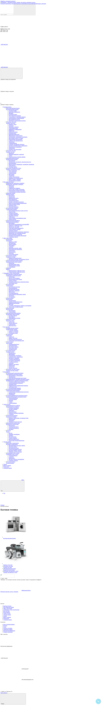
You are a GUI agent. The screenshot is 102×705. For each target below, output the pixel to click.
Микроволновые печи (14, 134)
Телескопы (11, 420)
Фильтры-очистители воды (15, 339)
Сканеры (11, 246)
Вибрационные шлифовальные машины (18, 385)
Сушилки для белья (13, 330)
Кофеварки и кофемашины (15, 129)
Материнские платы (13, 198)
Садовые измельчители (14, 359)
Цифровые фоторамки (14, 303)
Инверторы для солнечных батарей (17, 233)
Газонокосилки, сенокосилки (16, 356)
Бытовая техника (7, 107)
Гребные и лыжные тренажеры (16, 413)
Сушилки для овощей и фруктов (16, 144)
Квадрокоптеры (12, 436)
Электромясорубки (13, 128)
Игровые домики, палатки (15, 450)
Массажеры (11, 174)
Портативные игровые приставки (17, 190)
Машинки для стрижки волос (16, 178)
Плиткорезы (12, 394)
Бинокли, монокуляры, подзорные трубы (18, 418)
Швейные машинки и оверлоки (16, 154)
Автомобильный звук (14, 344)
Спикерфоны (12, 266)
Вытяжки (11, 113)
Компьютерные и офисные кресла (17, 271)
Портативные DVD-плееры (15, 279)
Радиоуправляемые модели (15, 449)
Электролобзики (13, 403)
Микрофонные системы (14, 318)
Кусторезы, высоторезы (14, 360)
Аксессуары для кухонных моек (16, 340)
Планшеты (11, 186)
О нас (5, 3)
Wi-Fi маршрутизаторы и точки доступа (18, 210)
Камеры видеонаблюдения (15, 258)
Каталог (2, 3)
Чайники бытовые (13, 132)
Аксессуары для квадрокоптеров (16, 440)
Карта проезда (4, 692)
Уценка (5, 464)
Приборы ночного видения (15, 421)
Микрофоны (12, 316)
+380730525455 (4, 44)
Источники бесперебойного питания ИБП (19, 224)
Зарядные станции (13, 230)
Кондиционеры (12, 163)
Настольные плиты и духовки (16, 138)
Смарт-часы (12, 321)
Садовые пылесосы (13, 361)
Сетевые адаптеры (13, 213)
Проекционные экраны (14, 265)
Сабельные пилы (13, 386)
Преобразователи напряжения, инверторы (19, 231)
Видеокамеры (12, 310)
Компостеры (12, 365)
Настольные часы (13, 283)
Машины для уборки (14, 364)
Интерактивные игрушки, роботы (17, 445)
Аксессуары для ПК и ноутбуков (16, 189)
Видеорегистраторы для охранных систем (19, 259)
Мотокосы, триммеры (14, 358)
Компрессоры (12, 393)
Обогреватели (12, 165)
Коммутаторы (12, 211)
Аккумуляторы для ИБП (14, 229)
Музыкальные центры (14, 289)
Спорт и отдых (6, 404)
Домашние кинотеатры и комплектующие (19, 281)
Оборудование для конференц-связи (17, 218)
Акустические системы (14, 286)
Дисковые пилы (12, 384)
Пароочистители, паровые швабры (17, 157)
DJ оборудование (13, 315)
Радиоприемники (13, 288)
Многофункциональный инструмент (17, 378)
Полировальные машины (15, 388)
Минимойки (12, 354)
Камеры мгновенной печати (15, 301)
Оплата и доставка (11, 3)
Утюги (10, 155)
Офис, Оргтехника (7, 238)
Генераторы (11, 366)
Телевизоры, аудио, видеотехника (11, 273)
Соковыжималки (13, 143)
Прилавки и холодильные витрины (17, 120)
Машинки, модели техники (15, 451)
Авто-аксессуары (13, 348)
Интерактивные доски (14, 264)
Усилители (11, 295)
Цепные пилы (12, 353)
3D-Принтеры (12, 243)
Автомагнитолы (13, 349)
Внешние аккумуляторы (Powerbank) (17, 235)
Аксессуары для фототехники (16, 306)
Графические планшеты (14, 188)
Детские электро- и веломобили (16, 459)
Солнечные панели (13, 236)
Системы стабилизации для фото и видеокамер (20, 305)
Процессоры (12, 196)
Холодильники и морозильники (16, 118)
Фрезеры (11, 400)
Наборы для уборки (13, 331)
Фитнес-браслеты (13, 323)
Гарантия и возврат (20, 3)
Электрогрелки (12, 173)
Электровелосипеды (14, 426)
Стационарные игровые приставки (17, 191)
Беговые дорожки (13, 409)
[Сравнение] (11, 73)
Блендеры (11, 125)
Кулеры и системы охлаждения (16, 201)
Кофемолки (11, 130)
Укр (4, 493)
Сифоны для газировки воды (16, 140)
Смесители (11, 336)
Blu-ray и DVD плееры (14, 278)
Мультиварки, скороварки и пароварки (18, 137)
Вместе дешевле (7, 465)
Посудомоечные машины (15, 115)
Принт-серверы (12, 244)
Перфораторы (12, 376)
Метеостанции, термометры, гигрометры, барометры (21, 164)
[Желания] (51, 85)
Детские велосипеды (14, 428)
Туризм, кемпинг (13, 438)
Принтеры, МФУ (13, 241)
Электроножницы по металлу (16, 383)
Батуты (10, 433)
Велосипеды (12, 425)
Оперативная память (14, 200)
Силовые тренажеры (14, 408)
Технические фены (13, 398)
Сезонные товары (7, 468)
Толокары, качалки (13, 460)
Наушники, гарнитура (14, 290)
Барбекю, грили (12, 124)
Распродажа (6, 466)
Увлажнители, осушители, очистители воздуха (20, 162)
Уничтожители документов (15, 249)
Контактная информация (31, 3)
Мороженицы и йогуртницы (15, 135)
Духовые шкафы (13, 110)
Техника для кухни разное (15, 149)
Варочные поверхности (14, 112)
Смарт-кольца (12, 324)
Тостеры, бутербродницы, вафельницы (18, 145)
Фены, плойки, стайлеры (15, 179)
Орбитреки (11, 410)
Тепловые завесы (13, 167)
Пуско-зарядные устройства (15, 234)
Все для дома (6, 326)
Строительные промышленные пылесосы (19, 391)
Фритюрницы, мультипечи (15, 147)
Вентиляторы (12, 160)
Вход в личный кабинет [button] (9, 624)
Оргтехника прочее (13, 254)
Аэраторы (11, 363)
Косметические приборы (15, 180)
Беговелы (11, 429)
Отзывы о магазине (41, 3)
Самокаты (11, 456)
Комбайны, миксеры (14, 127)
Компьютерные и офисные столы (17, 270)
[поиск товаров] (25, 9)
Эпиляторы (11, 175)
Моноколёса (12, 458)
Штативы (11, 304)
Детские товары (7, 441)
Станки (10, 401)
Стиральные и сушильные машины (17, 117)
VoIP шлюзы (12, 216)
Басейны (11, 435)
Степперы (11, 414)
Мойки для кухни (13, 338)
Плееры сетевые (13, 280)
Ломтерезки (12, 142)
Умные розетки (12, 219)
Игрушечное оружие (14, 448)
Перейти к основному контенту (8, 1)
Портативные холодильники (15, 139)
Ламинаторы (12, 250)
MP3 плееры (12, 291)
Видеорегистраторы (13, 346)
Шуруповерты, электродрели (16, 375)
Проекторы (11, 263)
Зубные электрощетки (14, 176)
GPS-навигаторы (13, 345)
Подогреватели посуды (14, 119)
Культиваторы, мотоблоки (15, 355)
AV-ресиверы (12, 296)
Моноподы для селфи (14, 226)
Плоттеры (11, 253)
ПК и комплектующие (8, 181)
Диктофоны (12, 245)
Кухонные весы (12, 133)
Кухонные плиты (13, 114)
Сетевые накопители (14, 214)
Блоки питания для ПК (14, 204)
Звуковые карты (12, 205)
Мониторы (11, 185)
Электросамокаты (13, 455)
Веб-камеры (12, 223)
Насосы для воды (13, 368)
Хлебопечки (12, 148)
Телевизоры (12, 276)
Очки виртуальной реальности (16, 228)
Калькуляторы (12, 251)
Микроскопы (12, 419)
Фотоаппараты (12, 300)
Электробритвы (12, 172)
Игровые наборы (13, 446)
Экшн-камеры (12, 311)
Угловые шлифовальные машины (17, 381)
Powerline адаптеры (13, 215)
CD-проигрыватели (13, 293)
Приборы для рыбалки (14, 434)
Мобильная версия (25, 590)
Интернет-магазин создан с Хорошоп (9, 591)
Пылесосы (11, 153)
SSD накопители (13, 199)
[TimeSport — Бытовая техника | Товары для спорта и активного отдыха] (7, 577)
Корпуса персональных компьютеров (18, 203)
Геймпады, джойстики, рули (15, 225)
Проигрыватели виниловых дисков (17, 294)
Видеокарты (12, 195)
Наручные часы (12, 325)
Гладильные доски (13, 333)
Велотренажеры (12, 411)
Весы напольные (13, 170)
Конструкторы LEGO (14, 439)
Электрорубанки (13, 399)
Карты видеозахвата (13, 206)
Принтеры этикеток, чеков (15, 248)
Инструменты (6, 371)
